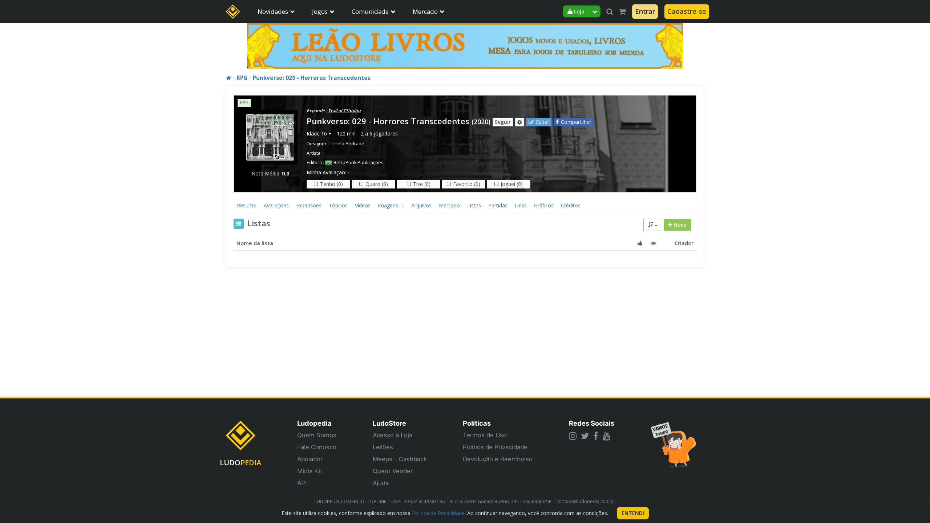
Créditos (571, 205)
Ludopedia (314, 423)
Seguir (503, 121)
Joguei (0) (512, 184)
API (302, 483)
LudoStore (389, 423)
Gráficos (544, 205)
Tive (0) (421, 184)
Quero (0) (376, 184)
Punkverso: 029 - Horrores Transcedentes (312, 78)
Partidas (498, 205)
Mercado (425, 11)
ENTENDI (633, 513)
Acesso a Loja (392, 435)
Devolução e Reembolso (498, 459)
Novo (679, 224)
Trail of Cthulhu (344, 111)
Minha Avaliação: (328, 172)
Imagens (391, 205)
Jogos (320, 11)
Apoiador (310, 459)
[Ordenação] (652, 225)
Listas (474, 205)
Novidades (273, 11)
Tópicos (338, 205)
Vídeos (363, 205)
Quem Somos (316, 435)
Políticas (477, 423)
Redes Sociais (591, 423)
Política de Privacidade (495, 447)
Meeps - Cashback (400, 459)
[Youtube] (606, 435)
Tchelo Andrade (347, 144)
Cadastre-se (686, 11)
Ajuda (381, 483)
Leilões (383, 447)
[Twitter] (585, 435)
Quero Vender (393, 471)
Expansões (309, 205)
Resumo (246, 205)
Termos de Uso (485, 435)
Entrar (645, 11)
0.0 (285, 173)
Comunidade (370, 11)
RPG (241, 78)
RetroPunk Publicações (358, 162)
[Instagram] (573, 435)
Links (521, 205)
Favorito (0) (466, 184)
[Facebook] (595, 435)
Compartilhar (576, 121)
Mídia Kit (309, 471)
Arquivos (421, 205)
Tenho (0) (331, 184)
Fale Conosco (316, 447)
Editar (542, 121)
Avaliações (276, 205)
